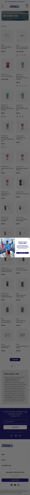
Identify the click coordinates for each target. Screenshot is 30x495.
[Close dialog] (29, 238)
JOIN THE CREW (22, 252)
